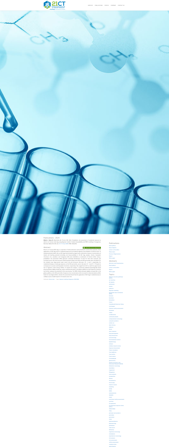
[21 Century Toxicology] (55, 5)
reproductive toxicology (115, 436)
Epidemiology (112, 341)
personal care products (115, 413)
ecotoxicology (112, 337)
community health (113, 316)
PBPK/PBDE (76, 279)
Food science (112, 356)
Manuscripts (52, 279)
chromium (111, 310)
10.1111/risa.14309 (63, 243)
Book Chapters (112, 247)
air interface (112, 280)
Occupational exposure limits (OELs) (116, 406)
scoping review (112, 444)
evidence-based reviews (115, 346)
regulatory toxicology (114, 431)
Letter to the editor (114, 249)
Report (110, 256)
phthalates (112, 425)
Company (113, 5)
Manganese (71, 279)
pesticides (111, 415)
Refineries (111, 429)
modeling (111, 386)
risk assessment (113, 440)
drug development (113, 333)
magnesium (112, 370)
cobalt (110, 312)
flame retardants (113, 350)
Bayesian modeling (64, 279)
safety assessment (114, 442)
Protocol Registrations (115, 254)
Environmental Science (114, 339)
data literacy (112, 325)
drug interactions (113, 335)
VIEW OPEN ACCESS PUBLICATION (92, 247)
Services (90, 5)
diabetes (111, 327)
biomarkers (112, 300)
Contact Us (121, 5)
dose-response (112, 331)
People (107, 5)
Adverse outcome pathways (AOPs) (116, 277)
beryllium (111, 298)
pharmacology (112, 423)
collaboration (112, 314)
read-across (112, 427)
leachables (111, 368)
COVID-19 (111, 323)
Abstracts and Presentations (116, 263)
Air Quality (111, 282)
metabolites (112, 376)
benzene (111, 295)
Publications (99, 5)
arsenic (111, 286)
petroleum (111, 417)
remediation (112, 434)
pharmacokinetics (113, 421)
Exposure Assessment (114, 348)
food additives (112, 352)
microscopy (112, 382)
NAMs (110, 391)
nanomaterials (112, 393)
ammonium (112, 284)
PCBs (110, 411)
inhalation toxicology (114, 366)
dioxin (110, 329)
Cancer (110, 302)
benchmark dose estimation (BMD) (116, 293)
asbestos (111, 288)
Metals (111, 378)
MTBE (110, 389)
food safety (112, 354)
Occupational (112, 403)
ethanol (111, 344)
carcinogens (112, 306)
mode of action (113, 384)
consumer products (114, 321)
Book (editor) (112, 245)
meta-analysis (112, 374)
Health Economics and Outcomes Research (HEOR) (116, 363)
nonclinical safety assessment (116, 399)
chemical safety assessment (116, 308)
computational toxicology (115, 318)
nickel (110, 397)
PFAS (110, 419)
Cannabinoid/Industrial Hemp (116, 304)
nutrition (111, 401)
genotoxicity (112, 360)
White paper (112, 258)
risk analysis (112, 438)
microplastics (112, 380)
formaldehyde (112, 358)
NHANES (111, 395)
